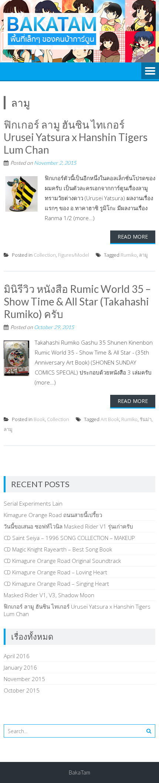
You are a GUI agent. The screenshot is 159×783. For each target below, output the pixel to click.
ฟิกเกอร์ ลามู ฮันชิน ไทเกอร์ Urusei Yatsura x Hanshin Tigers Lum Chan (76, 136)
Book (39, 419)
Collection (45, 255)
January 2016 (20, 667)
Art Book (110, 419)
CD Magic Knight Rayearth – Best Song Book (58, 549)
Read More (133, 236)
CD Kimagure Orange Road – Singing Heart (56, 583)
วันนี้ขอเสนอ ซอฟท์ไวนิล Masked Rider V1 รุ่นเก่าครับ (68, 526)
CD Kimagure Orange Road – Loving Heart (55, 572)
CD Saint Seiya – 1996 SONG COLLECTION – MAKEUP (69, 537)
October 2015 (22, 690)
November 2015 (24, 679)
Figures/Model (73, 255)
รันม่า (146, 419)
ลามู (143, 255)
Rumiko (129, 255)
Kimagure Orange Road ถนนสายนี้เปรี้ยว (53, 515)
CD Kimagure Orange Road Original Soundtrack (62, 560)
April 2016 (17, 656)
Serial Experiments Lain (33, 503)
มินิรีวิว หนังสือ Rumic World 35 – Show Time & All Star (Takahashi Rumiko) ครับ (77, 301)
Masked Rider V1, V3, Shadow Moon (49, 595)
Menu (150, 71)
